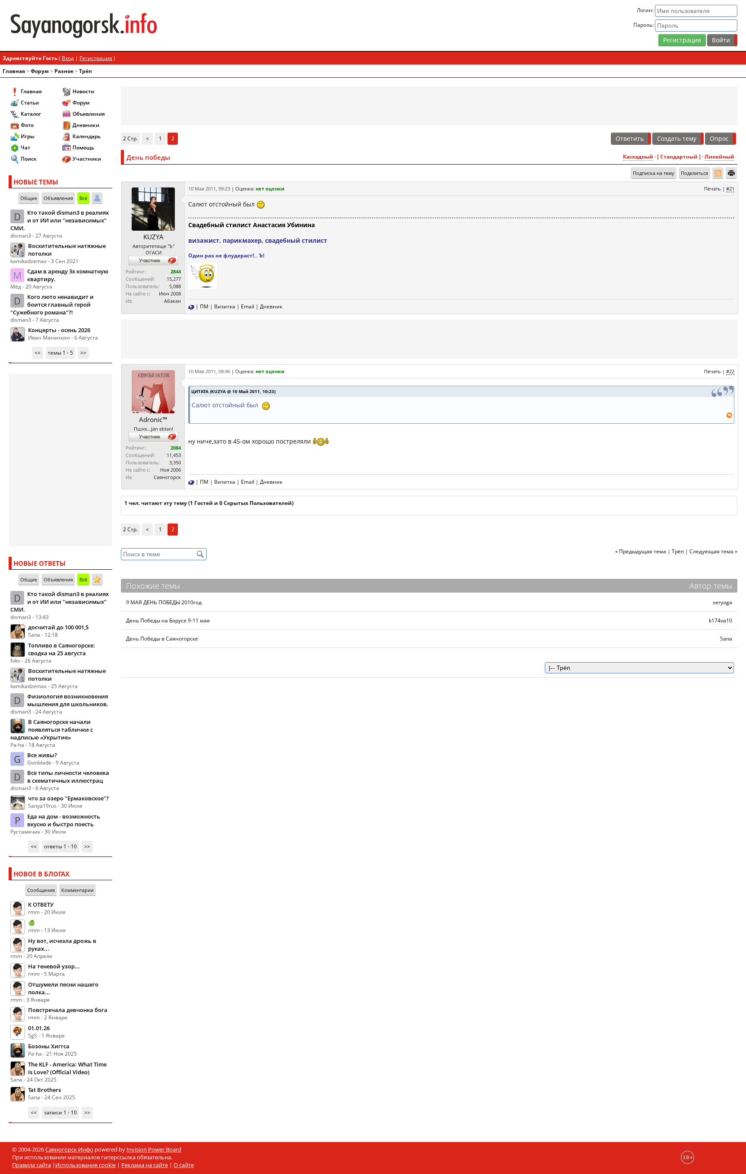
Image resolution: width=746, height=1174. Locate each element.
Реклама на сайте (144, 1165)
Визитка (224, 306)
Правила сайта (31, 1165)
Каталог (31, 113)
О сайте (184, 1165)
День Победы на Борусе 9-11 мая (168, 620)
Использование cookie (85, 1165)
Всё (83, 198)
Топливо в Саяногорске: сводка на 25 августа (61, 649)
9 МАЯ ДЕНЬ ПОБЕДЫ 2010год (164, 602)
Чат (25, 147)
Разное (63, 71)
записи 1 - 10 (60, 1112)
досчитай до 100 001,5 (58, 627)
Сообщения (41, 890)
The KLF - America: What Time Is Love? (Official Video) (67, 1068)
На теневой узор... (54, 966)
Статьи (30, 102)
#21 (730, 188)
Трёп (85, 71)
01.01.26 (39, 1028)
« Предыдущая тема (640, 551)
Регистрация (682, 40)
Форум (40, 71)
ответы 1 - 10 (60, 846)
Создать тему (676, 138)
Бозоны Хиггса (49, 1046)
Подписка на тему (653, 173)
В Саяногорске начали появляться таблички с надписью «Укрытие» (51, 729)
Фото (27, 125)
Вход (68, 58)
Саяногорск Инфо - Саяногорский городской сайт (129, 25)
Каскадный (638, 156)
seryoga (722, 602)
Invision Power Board (153, 1149)
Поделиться (694, 173)
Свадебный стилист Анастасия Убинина (251, 225)
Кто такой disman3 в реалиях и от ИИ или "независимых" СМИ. (59, 220)
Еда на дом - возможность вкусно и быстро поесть (63, 820)
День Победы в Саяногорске (162, 638)
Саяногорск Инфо (69, 1149)
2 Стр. (130, 138)
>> (83, 352)
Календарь (87, 136)
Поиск (29, 158)
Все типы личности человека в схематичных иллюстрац (68, 776)
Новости (83, 91)
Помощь (83, 147)
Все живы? (42, 755)
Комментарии (77, 890)
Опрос (719, 138)
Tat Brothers (44, 1090)
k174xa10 (720, 620)
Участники (87, 158)
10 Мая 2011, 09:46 (209, 371)
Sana (726, 638)
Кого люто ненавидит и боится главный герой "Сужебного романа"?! (52, 304)
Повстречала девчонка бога (67, 1010)
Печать (712, 188)
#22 (730, 371)
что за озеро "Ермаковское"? (68, 798)
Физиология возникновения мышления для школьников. (67, 700)
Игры (28, 136)
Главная (14, 71)
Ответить (630, 138)
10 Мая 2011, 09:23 (209, 188)
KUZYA (153, 236)
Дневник (271, 306)
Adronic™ (153, 419)
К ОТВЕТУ (41, 904)
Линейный (719, 156)
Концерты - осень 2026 (59, 330)
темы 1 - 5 (60, 352)
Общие (28, 198)
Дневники (86, 125)
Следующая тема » (713, 551)
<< (38, 352)
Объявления (89, 113)
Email (247, 306)
